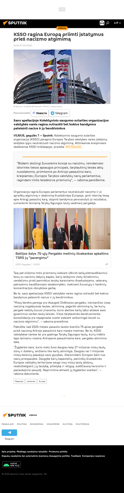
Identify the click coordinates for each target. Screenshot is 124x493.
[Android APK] (11, 465)
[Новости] (39, 113)
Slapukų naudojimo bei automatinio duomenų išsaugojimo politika (36, 455)
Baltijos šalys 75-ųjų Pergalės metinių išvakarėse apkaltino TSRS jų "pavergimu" (62, 255)
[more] (106, 264)
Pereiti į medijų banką (52, 106)
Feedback (76, 455)
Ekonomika (36, 424)
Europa (42, 381)
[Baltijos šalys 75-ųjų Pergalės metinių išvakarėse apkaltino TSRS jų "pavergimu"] (62, 228)
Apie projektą (8, 451)
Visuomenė (52, 424)
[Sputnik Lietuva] (16, 25)
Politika (22, 424)
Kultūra (67, 424)
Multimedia (82, 424)
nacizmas (31, 381)
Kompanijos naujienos (93, 455)
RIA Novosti (73, 147)
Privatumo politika (58, 451)
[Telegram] (59, 113)
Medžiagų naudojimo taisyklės (32, 451)
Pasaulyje (19, 381)
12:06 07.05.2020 (23, 45)
